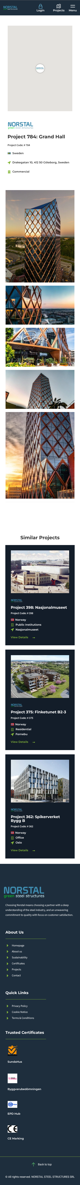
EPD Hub (14, 1114)
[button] (73, 7)
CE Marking (16, 1138)
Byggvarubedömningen (24, 1089)
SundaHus (15, 1062)
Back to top (45, 1164)
